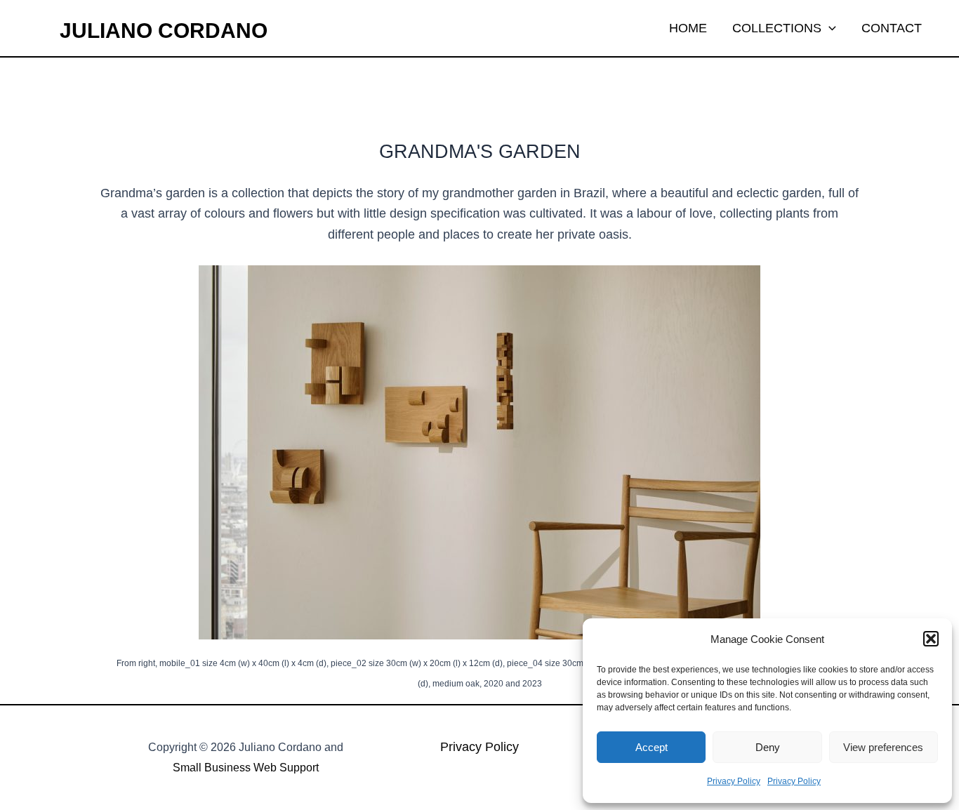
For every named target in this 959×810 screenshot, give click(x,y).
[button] (931, 639)
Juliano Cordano (163, 30)
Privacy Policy (733, 781)
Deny (767, 747)
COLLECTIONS (776, 28)
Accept (651, 747)
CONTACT (891, 28)
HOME (688, 28)
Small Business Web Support (246, 768)
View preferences (883, 747)
